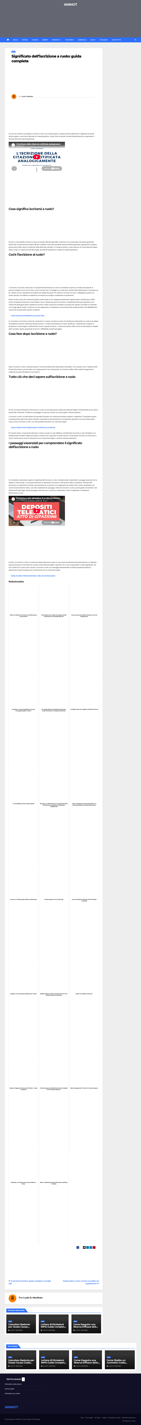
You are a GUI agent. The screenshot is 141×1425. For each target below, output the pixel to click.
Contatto (116, 40)
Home (82, 1417)
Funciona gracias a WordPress (13, 1419)
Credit (45, 40)
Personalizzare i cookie (128, 1421)
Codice (35, 40)
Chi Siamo (103, 40)
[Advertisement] (71, 20)
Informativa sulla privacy (13, 1384)
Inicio (15, 40)
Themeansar (36, 1419)
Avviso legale (9, 1389)
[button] (135, 40)
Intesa (25, 40)
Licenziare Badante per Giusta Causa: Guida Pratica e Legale (20, 1327)
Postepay (69, 40)
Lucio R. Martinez (27, 96)
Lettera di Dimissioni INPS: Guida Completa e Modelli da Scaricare (53, 1327)
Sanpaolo (82, 40)
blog (13, 51)
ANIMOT (70, 4)
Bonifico (56, 40)
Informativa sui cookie (12, 1393)
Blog (93, 40)
